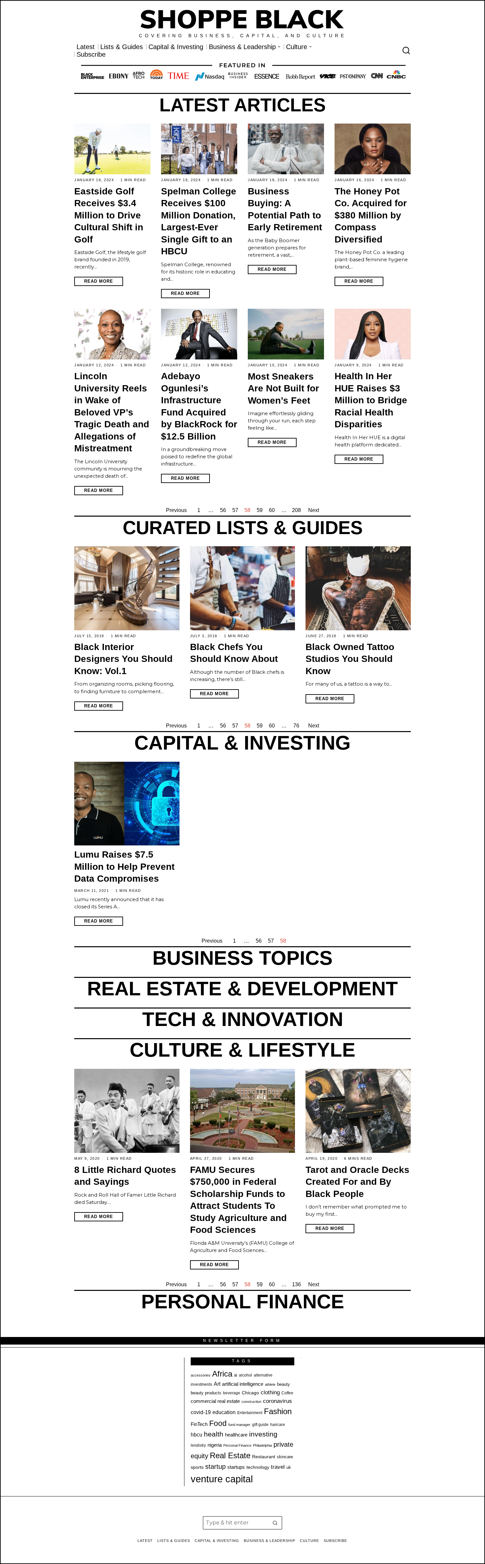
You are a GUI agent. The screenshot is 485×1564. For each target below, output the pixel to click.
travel (278, 1467)
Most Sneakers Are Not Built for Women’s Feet (283, 388)
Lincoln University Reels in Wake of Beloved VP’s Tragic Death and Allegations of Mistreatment (111, 412)
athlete (270, 1384)
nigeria (215, 1445)
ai (235, 1375)
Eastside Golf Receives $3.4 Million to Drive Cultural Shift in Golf (108, 215)
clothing (270, 1392)
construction (251, 1402)
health (213, 1434)
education (224, 1412)
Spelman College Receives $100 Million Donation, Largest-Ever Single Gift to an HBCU (198, 221)
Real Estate (230, 1455)
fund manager (239, 1425)
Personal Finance (237, 1445)
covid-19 (201, 1412)
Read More (98, 281)
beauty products (206, 1392)
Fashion (278, 1411)
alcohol (245, 1375)
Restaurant (263, 1456)
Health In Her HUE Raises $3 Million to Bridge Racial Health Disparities (371, 400)
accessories (200, 1375)
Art (217, 1384)
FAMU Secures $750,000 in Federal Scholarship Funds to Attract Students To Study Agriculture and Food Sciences (238, 1200)
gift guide (260, 1425)
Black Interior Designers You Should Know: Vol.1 (123, 659)
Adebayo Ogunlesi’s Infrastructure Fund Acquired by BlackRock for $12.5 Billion (199, 406)
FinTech (199, 1424)
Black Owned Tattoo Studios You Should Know (350, 659)
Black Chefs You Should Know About (234, 653)
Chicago (250, 1392)
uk (288, 1467)
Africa (222, 1373)
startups (236, 1467)
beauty (283, 1384)
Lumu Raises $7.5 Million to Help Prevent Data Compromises (124, 866)
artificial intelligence (242, 1384)
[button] (275, 1522)
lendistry (198, 1445)
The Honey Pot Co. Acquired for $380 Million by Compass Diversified (371, 215)
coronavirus (277, 1401)
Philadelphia (262, 1445)
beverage (231, 1393)
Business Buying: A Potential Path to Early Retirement (285, 209)
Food (218, 1423)
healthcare (236, 1434)
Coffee (287, 1393)
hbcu (196, 1434)
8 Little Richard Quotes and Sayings (125, 1176)
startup (215, 1466)
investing (263, 1434)
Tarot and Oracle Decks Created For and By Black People (357, 1182)
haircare (277, 1424)
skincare (285, 1456)
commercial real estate (215, 1401)
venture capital (222, 1478)
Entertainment (249, 1413)
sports (197, 1467)
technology (257, 1467)
